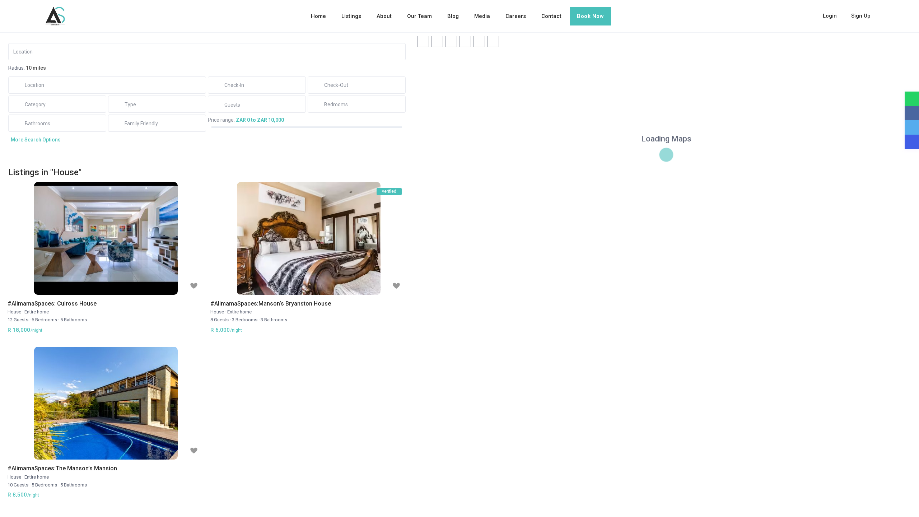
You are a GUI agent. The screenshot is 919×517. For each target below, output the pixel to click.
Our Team (419, 16)
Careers (515, 16)
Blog (453, 16)
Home (318, 16)
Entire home (36, 312)
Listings (351, 16)
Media (482, 16)
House (14, 312)
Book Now (590, 16)
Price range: (221, 119)
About (384, 16)
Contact (551, 16)
